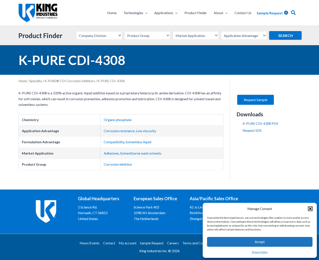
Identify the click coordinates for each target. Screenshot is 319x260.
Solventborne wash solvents (140, 153)
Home (22, 81)
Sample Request (152, 243)
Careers (173, 243)
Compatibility (114, 142)
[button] (310, 209)
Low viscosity (146, 131)
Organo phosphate (118, 120)
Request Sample (255, 100)
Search (285, 35)
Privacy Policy (260, 252)
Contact (109, 243)
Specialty (35, 81)
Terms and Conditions (198, 243)
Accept (260, 242)
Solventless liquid (138, 142)
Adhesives (111, 153)
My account (127, 243)
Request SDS (252, 130)
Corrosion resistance (119, 131)
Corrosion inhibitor (118, 164)
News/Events (90, 243)
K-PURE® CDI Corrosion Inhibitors (69, 81)
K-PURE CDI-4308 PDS (260, 123)
